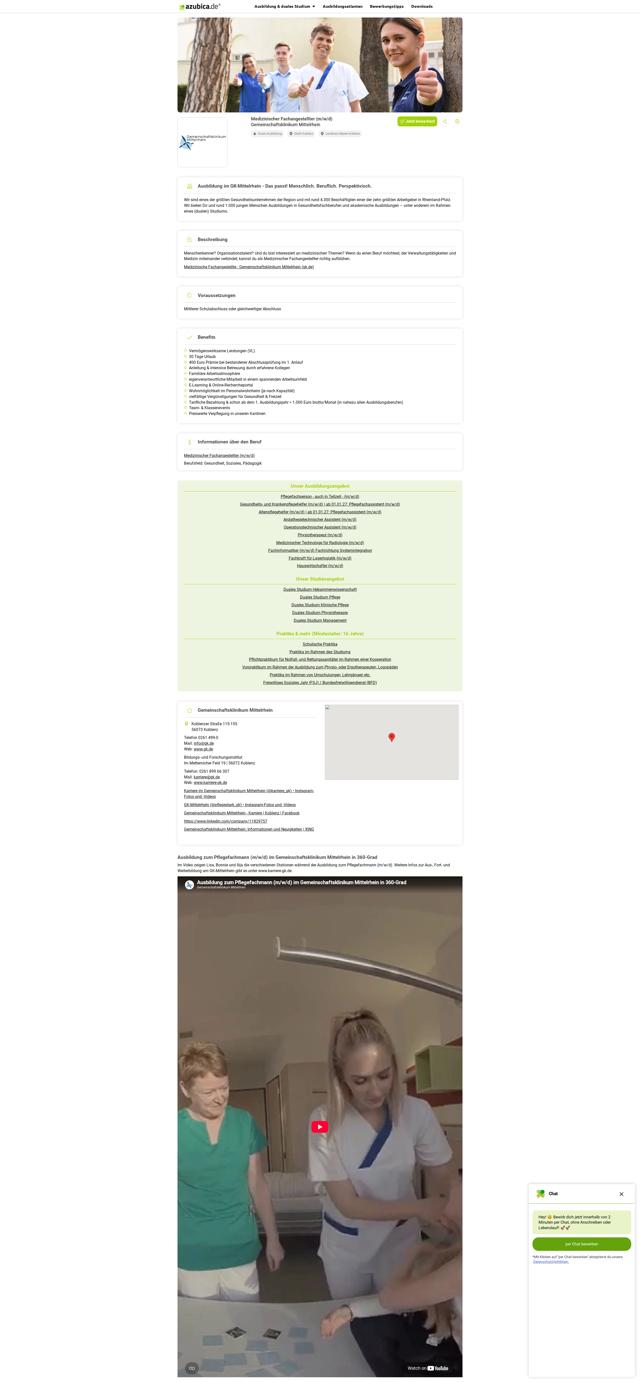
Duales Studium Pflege (320, 597)
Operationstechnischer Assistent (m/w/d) (320, 527)
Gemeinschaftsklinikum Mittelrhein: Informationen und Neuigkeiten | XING (249, 829)
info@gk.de (204, 743)
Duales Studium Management (320, 620)
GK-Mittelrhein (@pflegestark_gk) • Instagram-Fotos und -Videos (240, 804)
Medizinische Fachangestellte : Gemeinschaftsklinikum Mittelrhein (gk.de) (249, 267)
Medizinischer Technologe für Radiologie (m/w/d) (320, 542)
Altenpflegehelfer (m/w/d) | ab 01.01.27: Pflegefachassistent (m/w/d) (320, 512)
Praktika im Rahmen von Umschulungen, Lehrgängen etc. (320, 675)
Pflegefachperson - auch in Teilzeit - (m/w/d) (320, 496)
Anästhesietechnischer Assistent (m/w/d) (320, 519)
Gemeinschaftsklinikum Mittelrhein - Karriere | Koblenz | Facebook (242, 813)
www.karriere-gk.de (210, 782)
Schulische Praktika (320, 644)
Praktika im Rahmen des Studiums (320, 652)
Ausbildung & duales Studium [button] (282, 6)
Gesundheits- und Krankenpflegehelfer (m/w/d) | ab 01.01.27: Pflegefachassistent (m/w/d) (320, 504)
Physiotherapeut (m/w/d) (320, 535)
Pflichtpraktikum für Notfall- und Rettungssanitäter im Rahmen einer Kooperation (320, 659)
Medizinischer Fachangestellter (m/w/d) (219, 455)
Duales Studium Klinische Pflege (320, 605)
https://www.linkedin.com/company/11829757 (225, 821)
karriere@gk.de (207, 777)
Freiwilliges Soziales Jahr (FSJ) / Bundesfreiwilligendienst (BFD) (320, 682)
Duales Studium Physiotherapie (320, 612)
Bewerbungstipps (387, 6)
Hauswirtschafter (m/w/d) (320, 565)
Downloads (422, 6)
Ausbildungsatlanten (342, 6)
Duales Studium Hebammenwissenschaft (320, 589)
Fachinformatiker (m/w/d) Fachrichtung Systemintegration (320, 550)
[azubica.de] (200, 6)
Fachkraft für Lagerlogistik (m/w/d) (320, 558)
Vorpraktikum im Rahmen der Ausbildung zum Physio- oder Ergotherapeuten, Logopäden (320, 667)
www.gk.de (203, 749)
